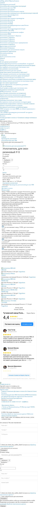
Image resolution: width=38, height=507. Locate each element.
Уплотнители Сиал (5, 27)
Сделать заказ (4, 389)
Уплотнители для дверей (7, 9)
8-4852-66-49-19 (5, 126)
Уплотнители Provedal (6, 23)
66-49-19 (5, 384)
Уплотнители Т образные (7, 37)
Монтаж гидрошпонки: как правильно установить (14, 84)
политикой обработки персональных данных (13, 504)
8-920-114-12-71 (5, 128)
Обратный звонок (9, 1)
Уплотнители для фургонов (14, 398)
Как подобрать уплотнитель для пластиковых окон (14, 67)
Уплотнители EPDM (5, 16)
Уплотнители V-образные (7, 48)
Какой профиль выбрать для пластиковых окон (13, 88)
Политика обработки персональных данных (14, 414)
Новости (2, 58)
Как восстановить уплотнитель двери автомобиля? (14, 76)
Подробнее (21, 271)
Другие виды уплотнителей (8, 46)
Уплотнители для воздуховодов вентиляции (12, 29)
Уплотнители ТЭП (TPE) (7, 30)
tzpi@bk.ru (3, 130)
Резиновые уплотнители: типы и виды (11, 100)
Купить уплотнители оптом (7, 56)
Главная (2, 2)
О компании (3, 55)
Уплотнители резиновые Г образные (10, 36)
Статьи (2, 60)
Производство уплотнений (7, 4)
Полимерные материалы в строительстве (12, 90)
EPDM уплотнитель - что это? (8, 91)
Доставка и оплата (19, 391)
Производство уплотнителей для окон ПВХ (21, 185)
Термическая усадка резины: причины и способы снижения (17, 103)
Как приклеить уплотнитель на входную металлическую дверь (18, 79)
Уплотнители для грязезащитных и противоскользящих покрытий (19, 13)
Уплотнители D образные (7, 41)
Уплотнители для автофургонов (9, 15)
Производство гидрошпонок (8, 51)
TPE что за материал (6, 86)
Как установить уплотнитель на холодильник (13, 93)
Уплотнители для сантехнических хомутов (12, 49)
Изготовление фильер (6, 53)
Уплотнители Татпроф (6, 22)
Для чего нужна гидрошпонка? (9, 83)
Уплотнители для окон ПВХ (8, 8)
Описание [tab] (5, 186)
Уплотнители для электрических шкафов (12, 32)
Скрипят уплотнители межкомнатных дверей (13, 95)
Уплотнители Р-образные (7, 39)
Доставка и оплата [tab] (7, 188)
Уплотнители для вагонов (7, 20)
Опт (26, 391)
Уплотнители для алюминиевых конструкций (13, 6)
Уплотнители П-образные (7, 44)
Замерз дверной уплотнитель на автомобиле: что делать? (17, 63)
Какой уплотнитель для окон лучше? (10, 70)
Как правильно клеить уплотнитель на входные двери (15, 102)
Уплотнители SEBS (5, 34)
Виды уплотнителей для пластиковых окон (12, 77)
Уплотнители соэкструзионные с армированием (14, 43)
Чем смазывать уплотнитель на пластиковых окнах (15, 74)
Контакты (2, 116)
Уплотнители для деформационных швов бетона (14, 25)
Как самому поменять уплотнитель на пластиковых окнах (16, 81)
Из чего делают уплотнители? (8, 62)
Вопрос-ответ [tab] (6, 190)
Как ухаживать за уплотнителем (9, 69)
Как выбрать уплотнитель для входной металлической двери (17, 65)
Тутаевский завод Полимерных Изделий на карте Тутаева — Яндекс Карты (19, 378)
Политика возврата (11, 415)
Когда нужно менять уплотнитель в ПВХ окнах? (13, 72)
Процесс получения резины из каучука (11, 105)
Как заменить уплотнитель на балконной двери (13, 107)
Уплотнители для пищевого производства (12, 18)
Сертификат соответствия (10, 183)
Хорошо (3, 506)
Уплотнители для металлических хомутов (12, 11)
